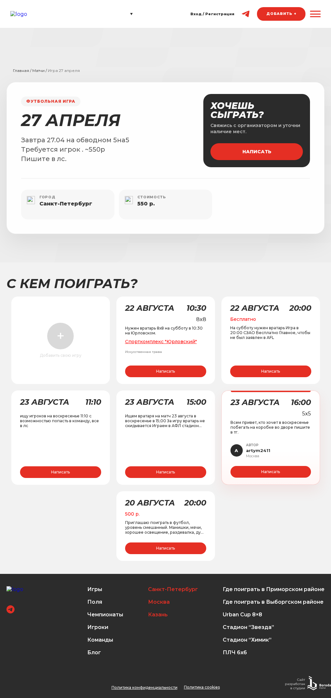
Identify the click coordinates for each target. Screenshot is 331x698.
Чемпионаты (105, 614)
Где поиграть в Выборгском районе (273, 602)
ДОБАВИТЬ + (281, 13)
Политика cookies (202, 687)
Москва (159, 602)
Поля (94, 602)
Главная (21, 70)
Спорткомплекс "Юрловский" (161, 341)
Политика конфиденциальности (144, 687)
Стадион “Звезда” (248, 627)
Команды (100, 640)
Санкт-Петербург (173, 589)
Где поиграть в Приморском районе (274, 589)
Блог (94, 652)
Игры (94, 589)
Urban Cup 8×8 (242, 614)
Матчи (38, 70)
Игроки (97, 627)
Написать (256, 152)
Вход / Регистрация (212, 14)
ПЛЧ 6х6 (235, 652)
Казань (158, 614)
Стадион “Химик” (247, 640)
